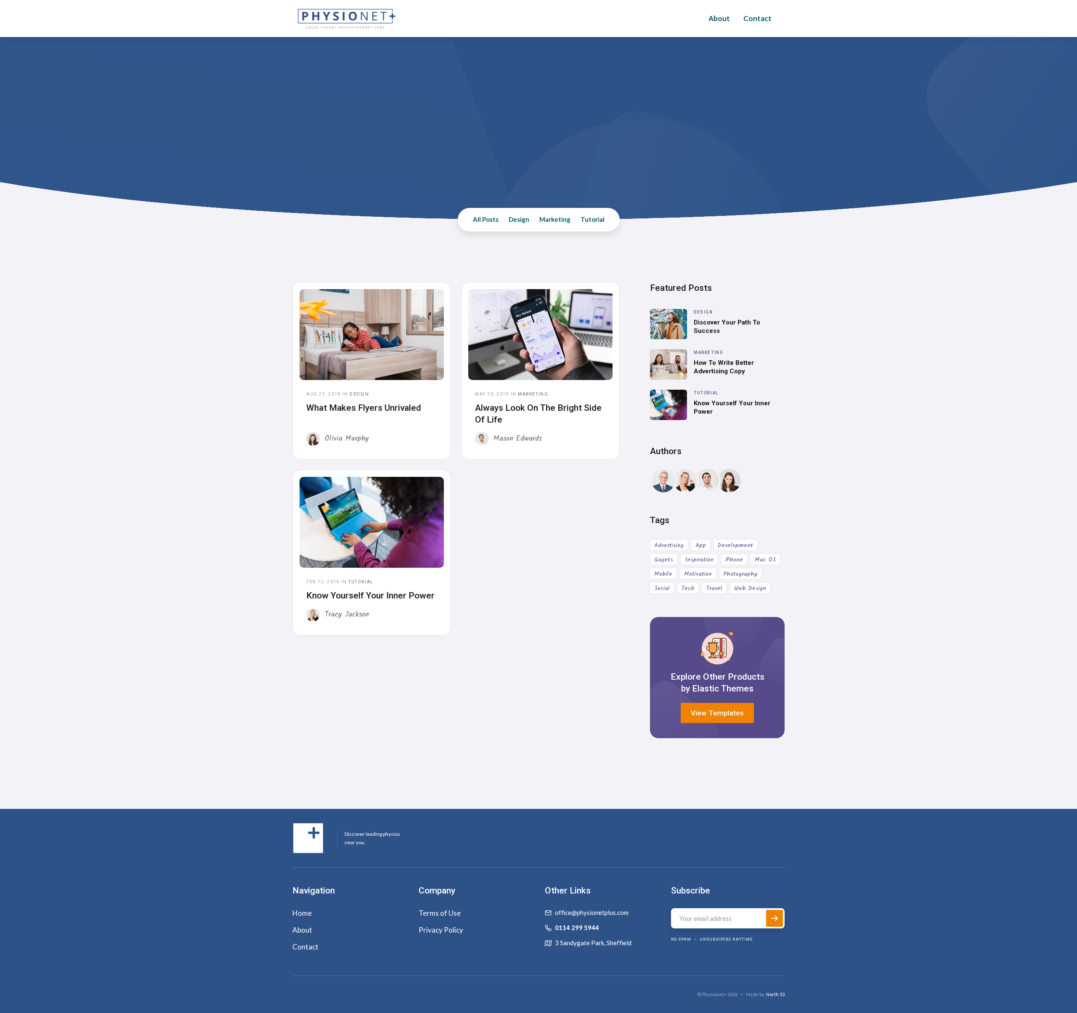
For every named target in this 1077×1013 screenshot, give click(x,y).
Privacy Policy (441, 929)
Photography (740, 574)
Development (735, 545)
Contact (757, 18)
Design (519, 219)
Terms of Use (440, 913)
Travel (714, 588)
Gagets (663, 559)
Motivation (698, 574)
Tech (688, 588)
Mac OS (765, 559)
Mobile (663, 574)
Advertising (669, 545)
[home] (346, 18)
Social (662, 588)
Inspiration (699, 559)
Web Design (750, 588)
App (700, 545)
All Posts (486, 219)
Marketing (554, 219)
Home (302, 913)
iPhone (734, 559)
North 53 (775, 994)
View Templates (717, 713)
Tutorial (593, 219)
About (719, 18)
